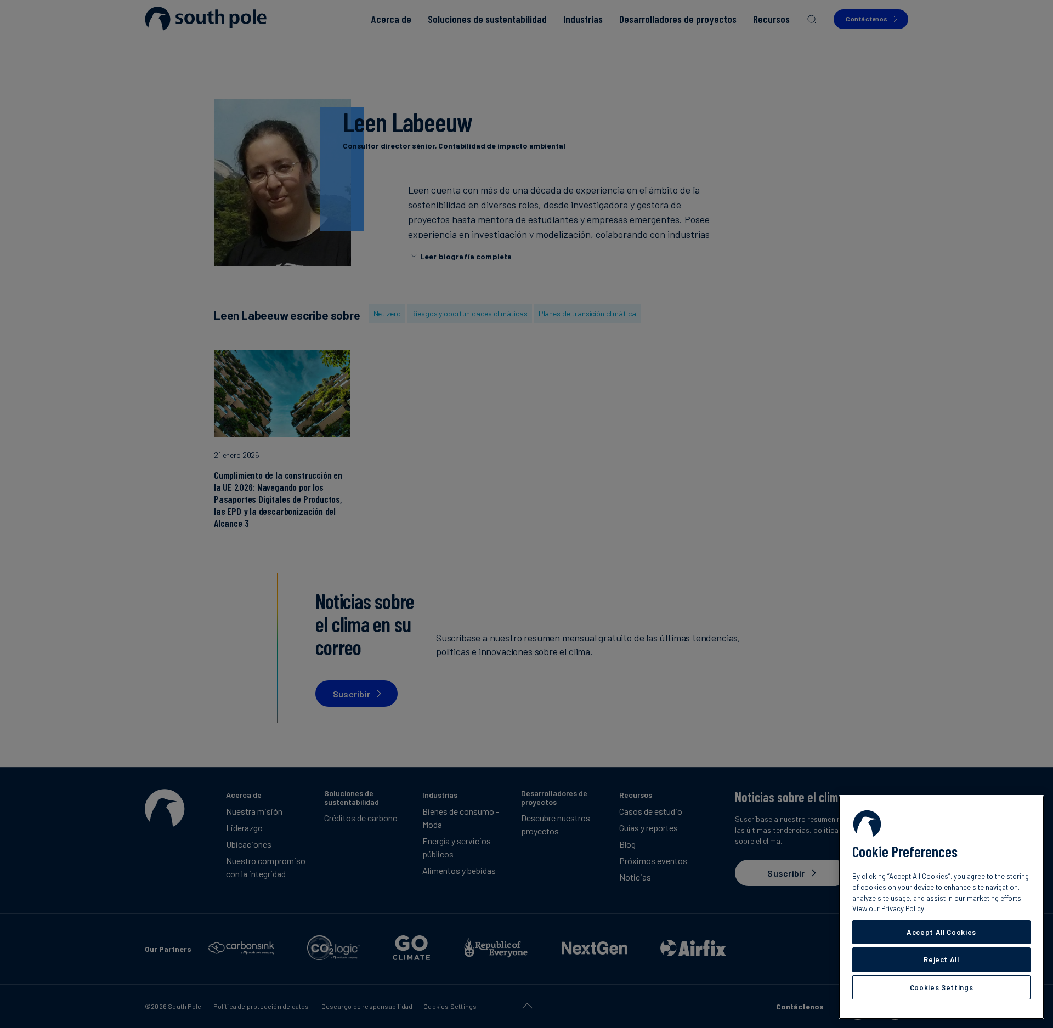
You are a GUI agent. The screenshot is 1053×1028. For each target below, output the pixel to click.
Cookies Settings (941, 987)
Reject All (941, 959)
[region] (941, 907)
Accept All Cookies (941, 932)
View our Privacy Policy (888, 908)
